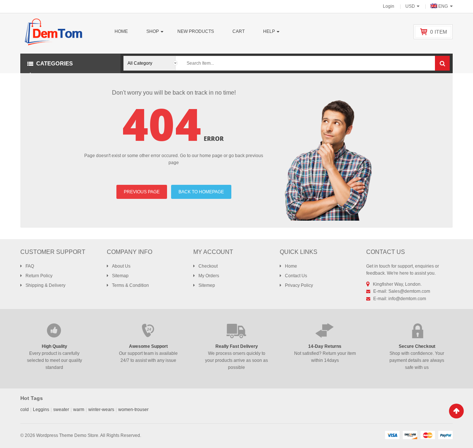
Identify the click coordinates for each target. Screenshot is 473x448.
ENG (443, 6)
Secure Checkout (417, 346)
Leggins (41, 409)
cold (24, 409)
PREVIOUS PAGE (142, 191)
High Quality (54, 346)
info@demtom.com (407, 298)
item (438, 32)
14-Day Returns (324, 346)
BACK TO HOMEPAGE (201, 191)
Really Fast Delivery (236, 346)
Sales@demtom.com (409, 291)
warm (78, 409)
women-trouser (133, 409)
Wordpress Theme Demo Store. (67, 435)
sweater (61, 409)
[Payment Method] (392, 434)
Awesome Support (148, 346)
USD (410, 6)
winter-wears (101, 409)
